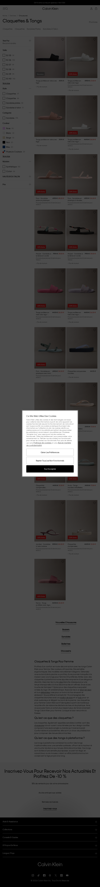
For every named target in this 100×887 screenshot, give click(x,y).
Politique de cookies (42, 443)
